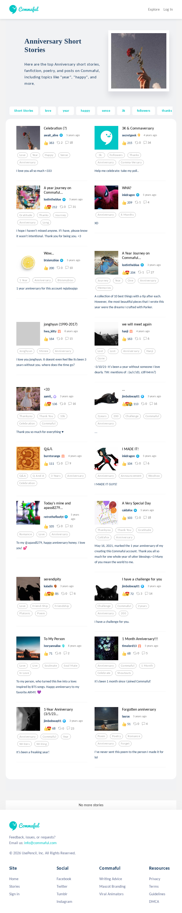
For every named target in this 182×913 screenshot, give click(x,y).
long (46, 222)
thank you (46, 416)
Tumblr (62, 894)
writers (24, 744)
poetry (116, 736)
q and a (38, 475)
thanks (167, 110)
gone (101, 358)
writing (41, 744)
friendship (62, 606)
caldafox (103, 537)
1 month (147, 665)
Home (13, 879)
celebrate (104, 673)
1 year (23, 280)
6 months (127, 214)
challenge (132, 416)
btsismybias (65, 280)
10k (62, 416)
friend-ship (40, 606)
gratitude (25, 215)
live (35, 665)
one (130, 280)
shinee (43, 351)
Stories (14, 886)
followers (143, 110)
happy (85, 110)
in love (24, 673)
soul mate (70, 665)
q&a (22, 475)
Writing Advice (110, 879)
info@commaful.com (40, 843)
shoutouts (124, 673)
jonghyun (25, 351)
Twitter (62, 886)
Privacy (154, 879)
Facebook (64, 879)
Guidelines (157, 894)
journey (60, 215)
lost (100, 351)
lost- (113, 351)
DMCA (154, 901)
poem (41, 613)
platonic (24, 613)
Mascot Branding (112, 886)
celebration (27, 423)
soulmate (51, 665)
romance (25, 534)
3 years (55, 475)
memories (104, 287)
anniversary (27, 162)
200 (116, 416)
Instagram (64, 901)
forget (125, 743)
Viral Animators (111, 894)
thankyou (25, 416)
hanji (149, 351)
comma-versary (131, 162)
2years (102, 416)
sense (106, 110)
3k (123, 110)
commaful (48, 423)
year (66, 110)
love (48, 110)
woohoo (154, 475)
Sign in (14, 894)
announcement (131, 475)
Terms (154, 886)
